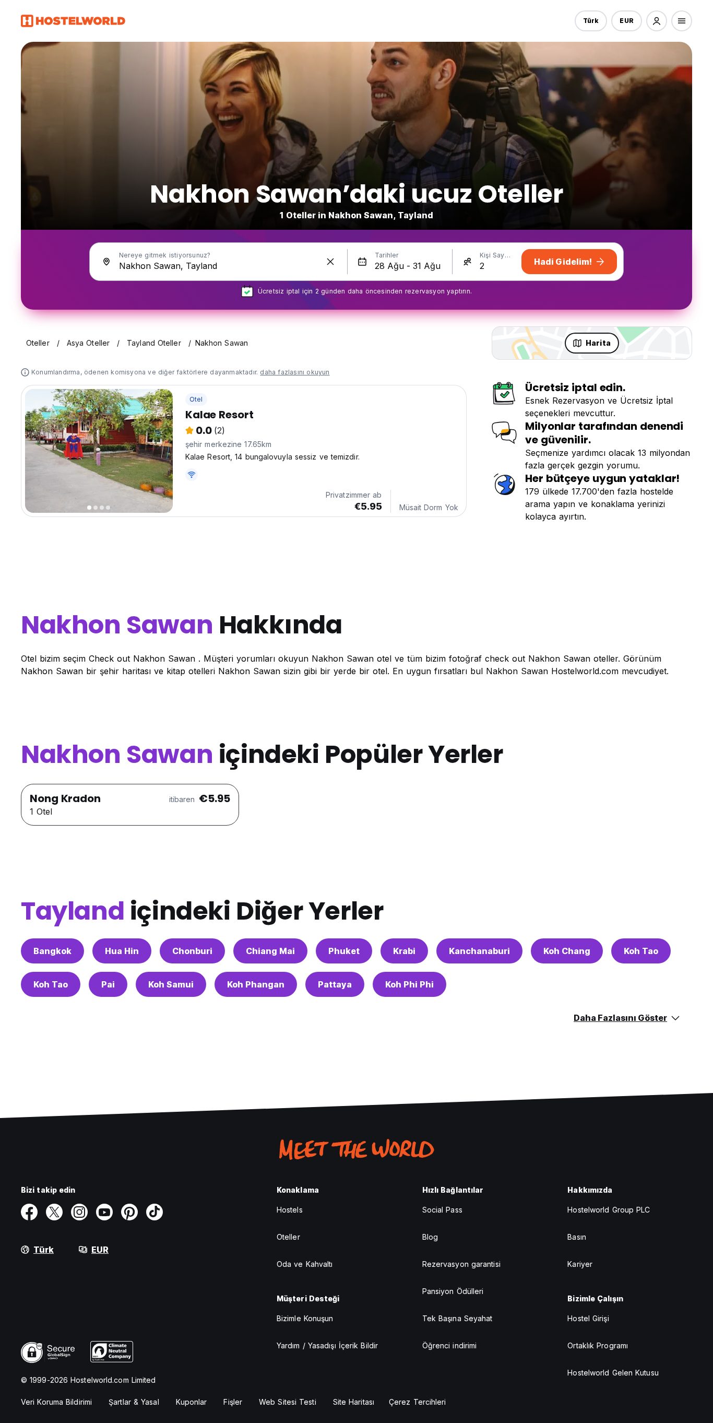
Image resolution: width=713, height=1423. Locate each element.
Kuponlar (191, 1401)
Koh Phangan (255, 984)
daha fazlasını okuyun (294, 372)
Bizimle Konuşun (305, 1318)
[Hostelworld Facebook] (29, 1212)
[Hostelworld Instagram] (79, 1212)
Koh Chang (566, 951)
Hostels (290, 1209)
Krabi (404, 951)
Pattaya (335, 984)
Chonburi (192, 951)
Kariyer (579, 1264)
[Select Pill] (656, 20)
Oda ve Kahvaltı (305, 1264)
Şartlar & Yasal (134, 1401)
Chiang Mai (270, 951)
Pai (108, 984)
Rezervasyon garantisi (461, 1264)
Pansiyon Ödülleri (453, 1291)
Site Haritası (353, 1401)
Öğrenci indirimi (449, 1345)
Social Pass (442, 1209)
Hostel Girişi (588, 1318)
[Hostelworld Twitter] (54, 1212)
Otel (196, 399)
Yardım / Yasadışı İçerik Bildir (327, 1345)
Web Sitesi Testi (287, 1401)
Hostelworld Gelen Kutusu (612, 1372)
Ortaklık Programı (597, 1345)
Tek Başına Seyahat (457, 1318)
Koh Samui (171, 984)
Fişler (232, 1401)
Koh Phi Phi (409, 984)
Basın (576, 1236)
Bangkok (52, 951)
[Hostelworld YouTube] (104, 1212)
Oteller (288, 1236)
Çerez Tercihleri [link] (417, 1401)
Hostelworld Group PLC (608, 1209)
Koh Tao (641, 951)
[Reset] (330, 261)
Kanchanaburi (479, 951)
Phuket (344, 951)
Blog (430, 1236)
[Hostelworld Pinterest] (129, 1212)
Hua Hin (122, 951)
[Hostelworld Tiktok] (154, 1212)
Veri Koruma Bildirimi (56, 1401)
